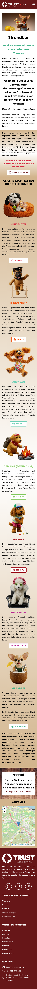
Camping (5, 934)
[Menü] (33, 4)
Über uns (6, 901)
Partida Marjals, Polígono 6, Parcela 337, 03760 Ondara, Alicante (17, 978)
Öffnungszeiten (8, 916)
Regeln (5, 905)
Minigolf (5, 945)
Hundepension (8, 953)
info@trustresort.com (18, 791)
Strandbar (6, 938)
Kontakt (5, 909)
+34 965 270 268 (13, 971)
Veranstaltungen (9, 912)
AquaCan (6, 930)
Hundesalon (7, 949)
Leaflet (15, 844)
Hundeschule (7, 942)
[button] (25, 4)
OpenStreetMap (23, 844)
